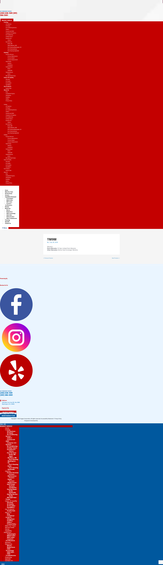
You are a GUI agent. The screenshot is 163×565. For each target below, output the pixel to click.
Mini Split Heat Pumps (11, 158)
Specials (7, 221)
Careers (7, 195)
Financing (7, 220)
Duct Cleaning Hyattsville (13, 50)
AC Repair (8, 25)
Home (6, 190)
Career (7, 529)
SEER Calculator (10, 216)
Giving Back (8, 95)
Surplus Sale (8, 170)
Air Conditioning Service (11, 27)
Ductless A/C (9, 38)
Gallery (7, 99)
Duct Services (9, 41)
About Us (6, 90)
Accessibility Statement (47, 418)
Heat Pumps (8, 61)
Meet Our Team (9, 192)
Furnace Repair (11, 58)
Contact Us (8, 223)
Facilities (8, 97)
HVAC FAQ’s (9, 215)
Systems (9, 63)
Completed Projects (10, 93)
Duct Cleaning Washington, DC (14, 47)
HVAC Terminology (10, 213)
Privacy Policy (9, 100)
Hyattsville (10, 70)
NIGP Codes (9, 201)
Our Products (7, 86)
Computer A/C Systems (11, 33)
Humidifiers (8, 166)
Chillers (7, 29)
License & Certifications (8, 204)
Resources (7, 208)
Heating (6, 52)
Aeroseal (8, 79)
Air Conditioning (9, 34)
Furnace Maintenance (13, 56)
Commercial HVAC (10, 31)
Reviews (7, 206)
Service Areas (8, 193)
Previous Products (48, 258)
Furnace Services (10, 54)
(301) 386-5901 (6, 395)
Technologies (9, 198)
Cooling (6, 22)
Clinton (9, 40)
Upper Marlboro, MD (12, 45)
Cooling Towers (9, 36)
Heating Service (9, 72)
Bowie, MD (10, 43)
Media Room (9, 211)
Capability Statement (10, 196)
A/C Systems (8, 24)
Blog (7, 91)
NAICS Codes (9, 200)
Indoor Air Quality (9, 77)
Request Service (6, 426)
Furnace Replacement (13, 59)
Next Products (116, 258)
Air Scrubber (8, 83)
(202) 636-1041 (6, 13)
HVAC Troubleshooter (11, 218)
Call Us (3, 424)
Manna (8, 210)
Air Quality (8, 81)
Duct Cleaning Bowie (12, 49)
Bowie (9, 68)
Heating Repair (9, 66)
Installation (10, 65)
